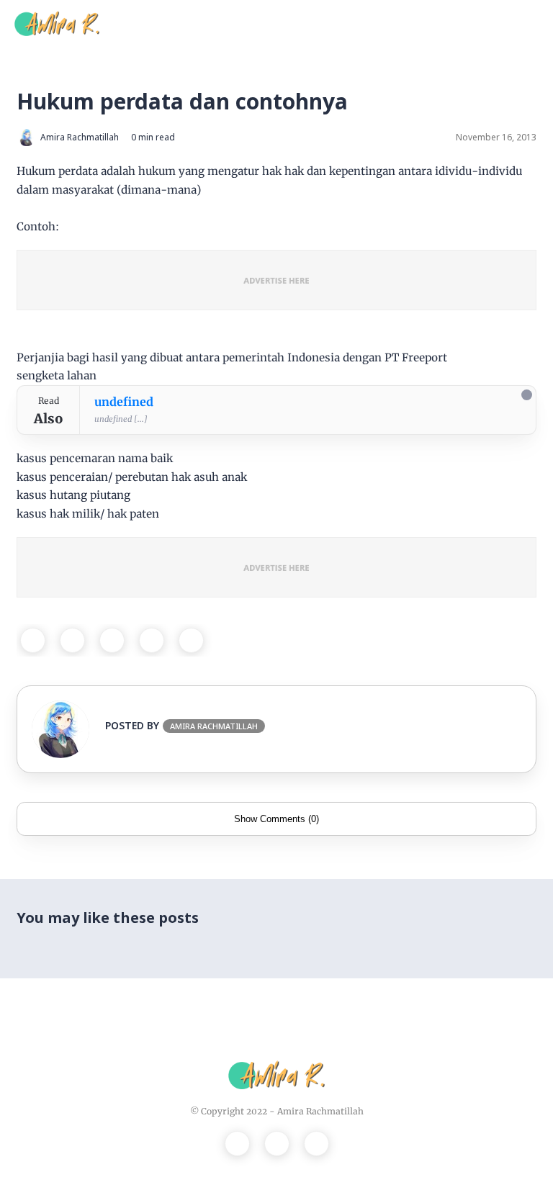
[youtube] (316, 1143)
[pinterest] (151, 640)
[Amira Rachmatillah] (56, 22)
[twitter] (72, 640)
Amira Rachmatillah (320, 1111)
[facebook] (32, 640)
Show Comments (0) (276, 818)
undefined (123, 402)
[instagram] (276, 1143)
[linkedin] (191, 640)
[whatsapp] (112, 640)
